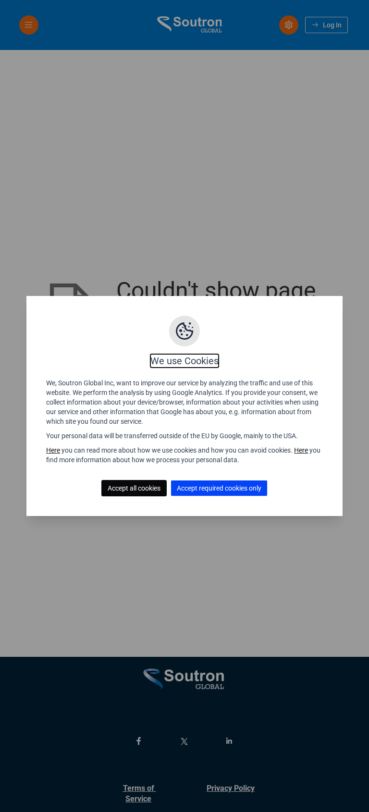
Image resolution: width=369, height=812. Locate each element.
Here (53, 450)
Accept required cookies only (219, 488)
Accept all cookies (134, 488)
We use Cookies (184, 361)
